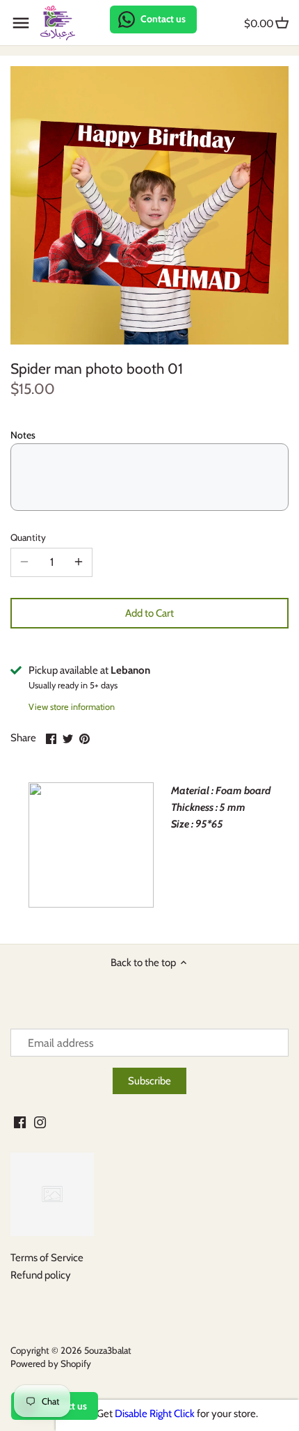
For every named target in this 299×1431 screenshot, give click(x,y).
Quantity (28, 537)
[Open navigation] (20, 23)
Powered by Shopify (50, 1363)
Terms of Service (46, 1257)
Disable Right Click (155, 1413)
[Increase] (78, 562)
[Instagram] (40, 1121)
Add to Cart (149, 613)
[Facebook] (20, 1121)
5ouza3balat (107, 1350)
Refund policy (40, 1275)
